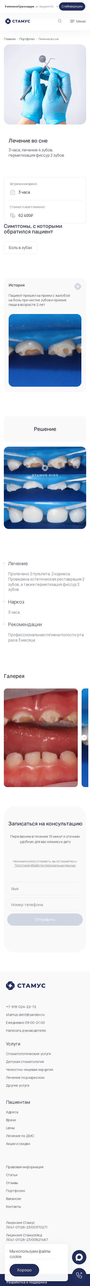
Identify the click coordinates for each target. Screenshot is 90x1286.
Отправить (45, 919)
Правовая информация (24, 1167)
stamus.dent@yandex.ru (25, 1014)
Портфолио (27, 39)
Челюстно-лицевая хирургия (29, 1069)
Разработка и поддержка (26, 1282)
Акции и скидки (18, 1143)
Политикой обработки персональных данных (45, 865)
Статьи (12, 1175)
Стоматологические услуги (28, 1053)
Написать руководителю (26, 1030)
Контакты (13, 1206)
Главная (10, 39)
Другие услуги (17, 1085)
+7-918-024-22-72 (21, 1006)
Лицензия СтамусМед (27, 1237)
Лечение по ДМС (20, 1135)
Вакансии (13, 1198)
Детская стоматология (25, 1061)
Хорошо (24, 1270)
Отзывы (12, 1182)
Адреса (12, 1112)
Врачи (11, 1120)
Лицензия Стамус (27, 1224)
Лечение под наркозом (25, 1077)
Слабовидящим (72, 6)
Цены (10, 1128)
